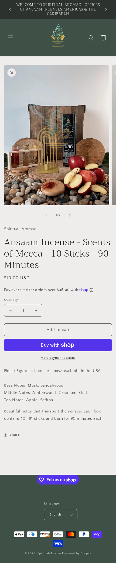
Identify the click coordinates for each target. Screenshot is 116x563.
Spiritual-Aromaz (49, 553)
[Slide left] (46, 215)
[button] (11, 38)
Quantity (11, 300)
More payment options (58, 358)
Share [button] (14, 434)
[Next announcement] (106, 9)
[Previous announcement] (10, 9)
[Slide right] (70, 215)
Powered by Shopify (76, 553)
